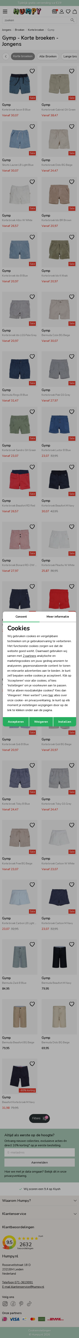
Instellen (64, 722)
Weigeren (41, 722)
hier (51, 695)
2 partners (29, 656)
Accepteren (16, 722)
